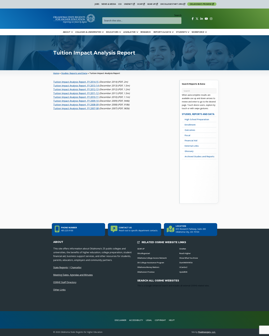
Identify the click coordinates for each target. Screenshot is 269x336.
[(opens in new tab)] (206, 319)
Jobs (97, 4)
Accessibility (136, 320)
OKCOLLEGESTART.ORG (171, 4)
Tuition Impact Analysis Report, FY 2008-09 (76, 104)
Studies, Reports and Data (74, 73)
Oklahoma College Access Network (152, 258)
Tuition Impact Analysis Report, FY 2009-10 (76, 100)
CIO (120, 4)
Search (177, 15)
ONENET (128, 4)
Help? (172, 320)
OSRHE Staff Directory (64, 282)
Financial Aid (191, 140)
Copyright (160, 320)
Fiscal (187, 135)
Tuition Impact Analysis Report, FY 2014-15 (76, 81)
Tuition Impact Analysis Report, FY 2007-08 (76, 108)
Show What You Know (188, 258)
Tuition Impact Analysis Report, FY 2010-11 (76, 97)
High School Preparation (197, 119)
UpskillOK (183, 272)
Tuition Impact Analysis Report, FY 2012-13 (76, 89)
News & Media (109, 4)
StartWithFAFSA (186, 262)
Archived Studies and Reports (199, 156)
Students (181, 31)
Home (56, 73)
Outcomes (190, 130)
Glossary (189, 151)
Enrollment (190, 124)
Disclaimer (120, 320)
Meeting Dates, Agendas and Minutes (73, 274)
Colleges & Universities (88, 31)
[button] (72, 32)
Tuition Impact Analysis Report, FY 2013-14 (76, 85)
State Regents (60, 267)
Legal (149, 320)
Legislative (129, 31)
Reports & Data (162, 31)
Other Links (59, 289)
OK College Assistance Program (150, 262)
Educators (112, 31)
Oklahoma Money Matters (148, 267)
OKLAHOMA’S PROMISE (201, 4)
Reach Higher (185, 253)
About (66, 31)
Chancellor (76, 267)
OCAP (140, 4)
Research (146, 31)
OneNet (182, 248)
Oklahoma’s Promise (146, 272)
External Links (192, 145)
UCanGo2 (183, 267)
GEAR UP (151, 4)
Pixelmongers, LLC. (207, 332)
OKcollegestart (143, 253)
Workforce (198, 31)
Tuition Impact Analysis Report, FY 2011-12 (76, 93)
